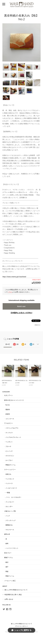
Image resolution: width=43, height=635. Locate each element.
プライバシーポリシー (21, 626)
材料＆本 (7, 534)
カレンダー (9, 506)
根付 (6, 562)
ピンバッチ (9, 451)
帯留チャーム (9, 576)
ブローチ (8, 446)
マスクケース (9, 529)
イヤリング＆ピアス (11, 428)
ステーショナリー (10, 469)
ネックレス (9, 432)
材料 (6, 543)
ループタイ (9, 460)
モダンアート (8, 395)
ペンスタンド (9, 479)
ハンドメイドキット (11, 548)
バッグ (7, 516)
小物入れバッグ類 (10, 511)
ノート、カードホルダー (13, 497)
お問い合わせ (9, 599)
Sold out (21, 306)
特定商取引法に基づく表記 (13, 594)
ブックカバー (9, 502)
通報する (37, 325)
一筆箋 (7, 492)
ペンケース (9, 483)
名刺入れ (8, 474)
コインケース (9, 418)
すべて (7, 344)
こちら (10, 292)
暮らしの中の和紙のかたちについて (16, 590)
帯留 (6, 571)
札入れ (7, 405)
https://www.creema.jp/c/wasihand (14, 277)
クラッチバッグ (10, 520)
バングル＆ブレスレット (13, 437)
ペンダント (9, 442)
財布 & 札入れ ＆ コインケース (14, 400)
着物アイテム (8, 557)
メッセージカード (11, 488)
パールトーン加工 (10, 580)
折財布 (7, 414)
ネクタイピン (9, 455)
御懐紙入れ (9, 525)
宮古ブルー (7, 553)
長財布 (7, 409)
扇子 (6, 567)
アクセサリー (8, 423)
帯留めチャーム (10, 465)
